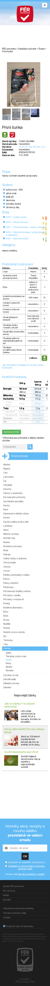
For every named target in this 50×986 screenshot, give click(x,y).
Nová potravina (19, 456)
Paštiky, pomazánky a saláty (16, 575)
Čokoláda (7, 485)
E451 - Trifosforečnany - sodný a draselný (26, 227)
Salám (8, 653)
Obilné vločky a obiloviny (15, 558)
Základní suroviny (11, 683)
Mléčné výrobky (11, 534)
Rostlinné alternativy (12, 608)
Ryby (5, 612)
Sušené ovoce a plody (14, 632)
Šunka (41, 49)
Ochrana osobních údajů (14, 913)
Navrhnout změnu (11, 432)
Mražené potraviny (12, 546)
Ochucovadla (9, 563)
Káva (5, 509)
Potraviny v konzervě (13, 599)
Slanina (9, 667)
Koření (6, 518)
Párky (8, 663)
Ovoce (6, 571)
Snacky (6, 628)
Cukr (5, 473)
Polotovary (8, 587)
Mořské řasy (9, 538)
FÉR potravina (9, 49)
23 (5, 136)
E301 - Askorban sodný (17, 239)
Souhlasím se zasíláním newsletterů (26, 862)
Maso (5, 530)
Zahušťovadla (9, 679)
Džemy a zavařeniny (13, 493)
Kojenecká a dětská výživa (15, 514)
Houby (6, 505)
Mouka (6, 542)
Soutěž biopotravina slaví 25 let (21, 752)
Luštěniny (7, 526)
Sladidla (6, 624)
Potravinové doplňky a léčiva (16, 591)
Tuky (5, 644)
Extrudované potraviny (14, 497)
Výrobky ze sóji (10, 675)
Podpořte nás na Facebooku (19, 926)
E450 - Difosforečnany (17, 222)
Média (6, 895)
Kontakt (7, 900)
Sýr (5, 636)
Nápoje (6, 554)
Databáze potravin (27, 49)
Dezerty (7, 489)
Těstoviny (8, 640)
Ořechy (6, 567)
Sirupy (6, 620)
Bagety (6, 469)
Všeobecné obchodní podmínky (18, 908)
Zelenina (7, 687)
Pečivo (6, 579)
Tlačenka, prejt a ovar (16, 656)
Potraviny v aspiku (12, 595)
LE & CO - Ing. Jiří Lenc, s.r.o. (32, 147)
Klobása (9, 670)
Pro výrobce (9, 891)
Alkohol (6, 465)
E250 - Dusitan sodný (16, 217)
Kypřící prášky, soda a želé (15, 522)
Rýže (5, 616)
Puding (6, 603)
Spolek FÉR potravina (13, 886)
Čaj (4, 481)
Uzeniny (7, 648)
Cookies (6, 917)
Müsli (5, 550)
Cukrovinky (8, 477)
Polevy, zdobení (10, 583)
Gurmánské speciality (13, 501)
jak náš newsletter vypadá (31, 874)
